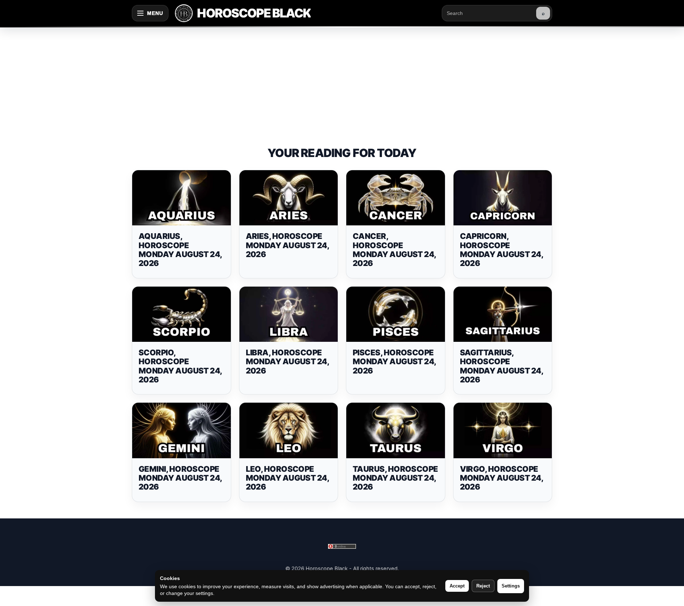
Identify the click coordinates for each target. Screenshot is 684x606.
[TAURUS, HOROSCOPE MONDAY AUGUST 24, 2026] (395, 430)
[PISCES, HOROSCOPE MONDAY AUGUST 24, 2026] (395, 314)
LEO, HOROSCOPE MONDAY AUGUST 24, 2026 (287, 478)
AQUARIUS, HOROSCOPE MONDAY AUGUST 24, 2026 (180, 249)
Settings (511, 586)
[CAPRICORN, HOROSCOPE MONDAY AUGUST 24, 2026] (503, 198)
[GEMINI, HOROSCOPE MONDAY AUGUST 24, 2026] (181, 430)
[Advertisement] (342, 80)
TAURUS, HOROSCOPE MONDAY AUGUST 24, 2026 (395, 478)
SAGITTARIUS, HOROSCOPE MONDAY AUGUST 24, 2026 (501, 366)
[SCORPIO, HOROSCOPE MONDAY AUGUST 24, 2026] (181, 314)
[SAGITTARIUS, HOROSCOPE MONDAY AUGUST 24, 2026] (503, 314)
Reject (483, 586)
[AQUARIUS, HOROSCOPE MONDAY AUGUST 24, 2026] (181, 198)
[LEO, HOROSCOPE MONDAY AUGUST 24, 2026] (288, 430)
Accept (457, 586)
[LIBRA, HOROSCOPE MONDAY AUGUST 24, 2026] (288, 314)
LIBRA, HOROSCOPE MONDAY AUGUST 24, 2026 (287, 361)
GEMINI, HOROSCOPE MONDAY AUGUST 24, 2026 (180, 478)
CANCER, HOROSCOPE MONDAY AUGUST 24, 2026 (394, 249)
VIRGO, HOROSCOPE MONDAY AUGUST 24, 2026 (501, 478)
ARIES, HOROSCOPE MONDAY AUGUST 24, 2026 (287, 245)
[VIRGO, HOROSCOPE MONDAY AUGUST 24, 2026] (503, 430)
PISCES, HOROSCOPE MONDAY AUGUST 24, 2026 (394, 361)
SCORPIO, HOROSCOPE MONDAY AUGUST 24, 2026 (180, 366)
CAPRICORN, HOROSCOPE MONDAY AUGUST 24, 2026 (501, 249)
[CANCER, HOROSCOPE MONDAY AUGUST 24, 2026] (395, 198)
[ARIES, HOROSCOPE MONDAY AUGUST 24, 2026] (288, 198)
